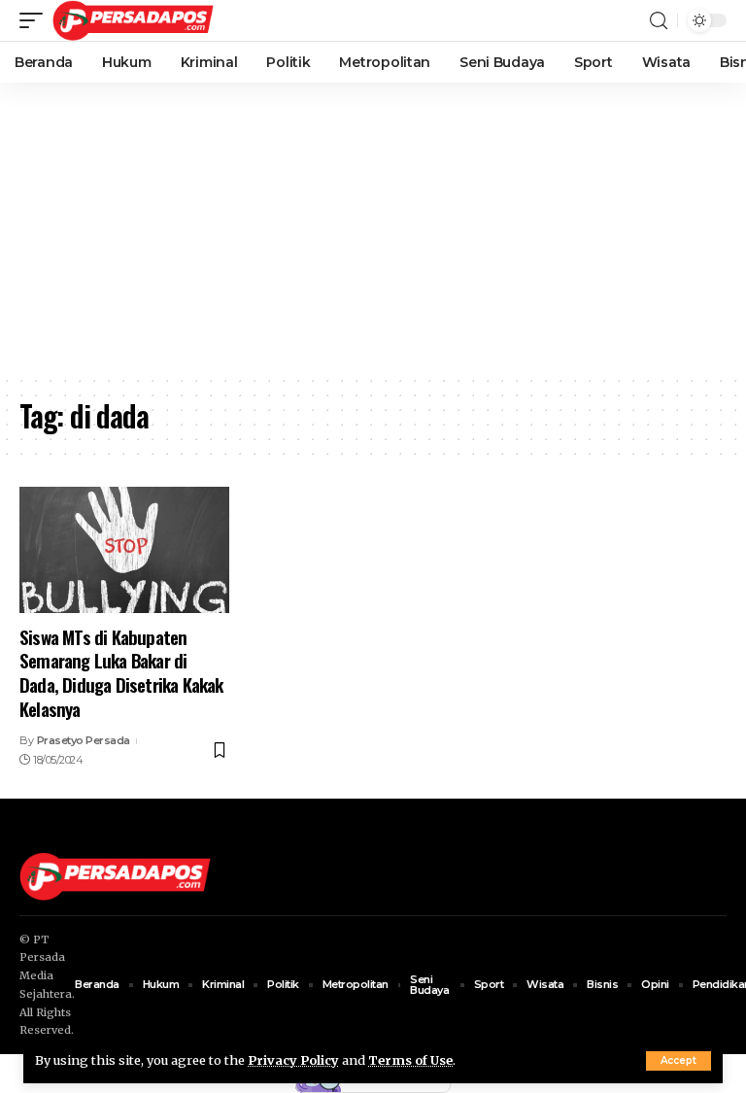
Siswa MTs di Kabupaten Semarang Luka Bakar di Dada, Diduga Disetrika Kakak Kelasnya (121, 672)
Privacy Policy (293, 1060)
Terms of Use (410, 1060)
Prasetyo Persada (83, 740)
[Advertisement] (373, 228)
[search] (658, 21)
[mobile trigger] (35, 20)
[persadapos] (133, 20)
